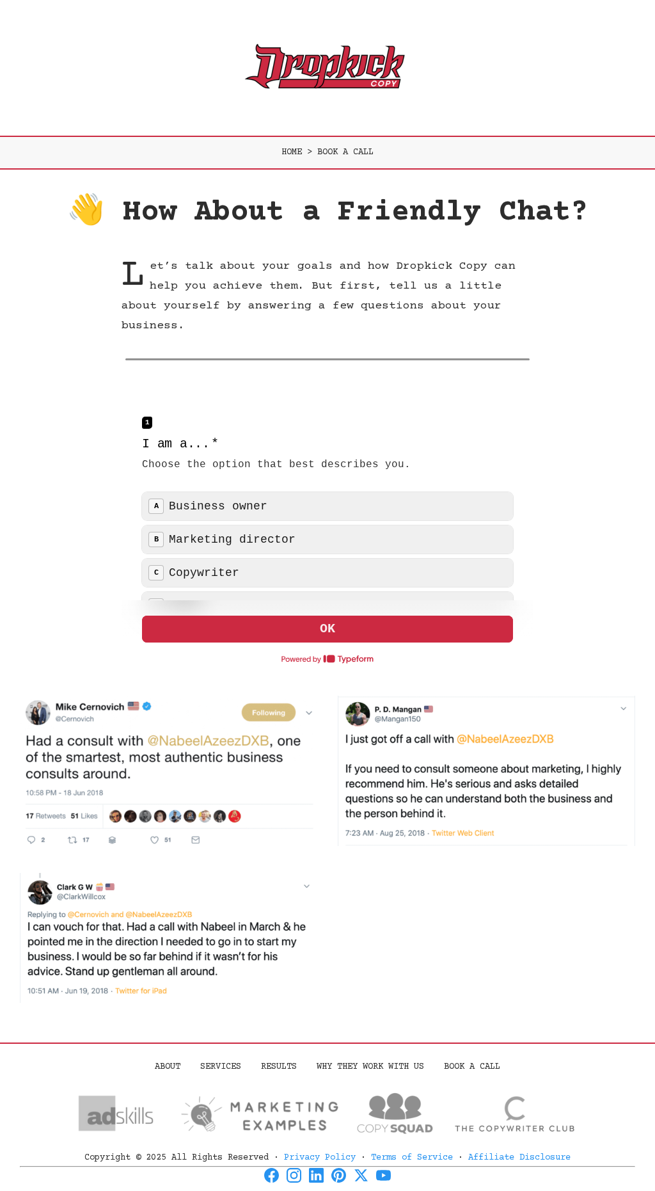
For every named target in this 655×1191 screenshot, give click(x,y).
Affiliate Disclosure (519, 1158)
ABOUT (167, 1067)
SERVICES (220, 1067)
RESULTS (279, 1067)
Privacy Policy (320, 1158)
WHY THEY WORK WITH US (370, 1067)
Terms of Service (412, 1158)
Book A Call (472, 1067)
